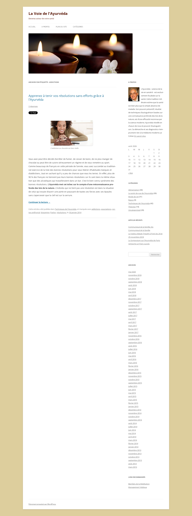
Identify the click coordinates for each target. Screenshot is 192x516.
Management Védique (137, 487)
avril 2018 (132, 295)
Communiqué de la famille (139, 230)
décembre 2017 (134, 298)
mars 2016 (132, 362)
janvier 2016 (133, 369)
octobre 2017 (133, 305)
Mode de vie (133, 196)
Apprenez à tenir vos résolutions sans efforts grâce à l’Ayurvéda (66, 97)
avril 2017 (132, 322)
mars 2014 (132, 440)
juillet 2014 (132, 426)
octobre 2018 (133, 278)
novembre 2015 (134, 376)
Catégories (78, 27)
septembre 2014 (135, 420)
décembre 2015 (134, 373)
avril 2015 (132, 396)
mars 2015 (132, 399)
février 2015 (133, 403)
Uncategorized (134, 210)
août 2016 (132, 346)
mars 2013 (132, 467)
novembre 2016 (134, 336)
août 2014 (132, 423)
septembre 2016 (135, 342)
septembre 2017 (135, 309)
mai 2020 (132, 272)
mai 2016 (132, 356)
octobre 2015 (133, 379)
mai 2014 (132, 433)
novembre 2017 (134, 302)
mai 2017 (132, 319)
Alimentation (133, 190)
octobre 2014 (133, 416)
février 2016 (133, 366)
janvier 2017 (133, 332)
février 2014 (133, 443)
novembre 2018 (134, 275)
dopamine (45, 212)
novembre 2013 (134, 453)
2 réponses (33, 106)
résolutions (61, 212)
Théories (131, 206)
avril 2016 (132, 359)
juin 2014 (132, 430)
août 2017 (132, 312)
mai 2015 (132, 393)
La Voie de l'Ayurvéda (48, 13)
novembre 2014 (134, 413)
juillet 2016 (132, 349)
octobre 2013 (133, 457)
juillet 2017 (132, 315)
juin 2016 (132, 352)
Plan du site (61, 27)
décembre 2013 (134, 450)
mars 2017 (132, 325)
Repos (131, 200)
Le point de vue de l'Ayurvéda (140, 193)
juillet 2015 (132, 386)
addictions (96, 209)
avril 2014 (132, 436)
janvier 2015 (133, 406)
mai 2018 (132, 292)
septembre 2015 (135, 383)
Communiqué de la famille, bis (140, 227)
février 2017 (133, 329)
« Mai (130, 173)
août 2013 (132, 463)
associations (106, 209)
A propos (46, 27)
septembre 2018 (135, 282)
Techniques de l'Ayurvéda (65, 209)
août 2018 (132, 285)
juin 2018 (132, 288)
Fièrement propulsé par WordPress (42, 504)
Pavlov (53, 212)
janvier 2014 (133, 447)
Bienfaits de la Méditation (139, 484)
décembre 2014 (134, 410)
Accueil (32, 27)
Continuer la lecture (39, 202)
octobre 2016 (133, 339)
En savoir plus (140, 136)
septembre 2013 (135, 460)
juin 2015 (132, 389)
